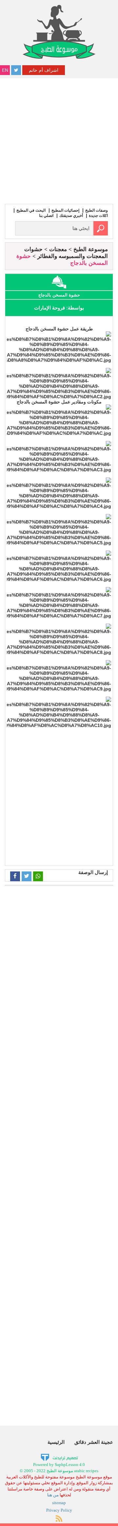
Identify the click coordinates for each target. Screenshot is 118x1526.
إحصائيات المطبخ (65, 210)
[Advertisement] (59, 140)
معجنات (58, 249)
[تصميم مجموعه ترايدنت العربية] (59, 1457)
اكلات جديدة (98, 215)
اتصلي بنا (46, 215)
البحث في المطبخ (31, 210)
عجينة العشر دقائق (93, 1442)
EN (5, 70)
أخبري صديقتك (71, 215)
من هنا (53, 1494)
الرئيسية (56, 1442)
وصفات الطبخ (96, 210)
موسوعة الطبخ (90, 249)
